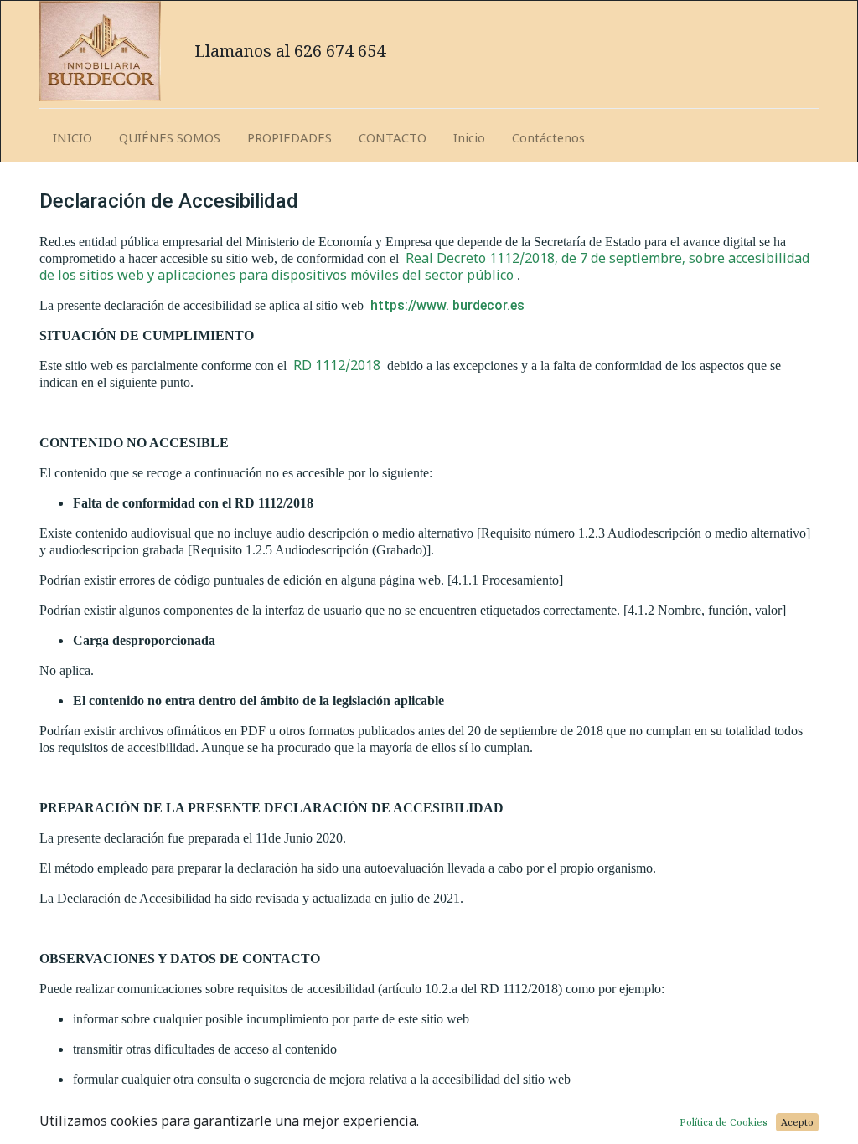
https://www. (409, 305)
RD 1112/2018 (338, 365)
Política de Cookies (724, 1122)
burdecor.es (488, 305)
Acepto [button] (797, 1122)
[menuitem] (72, 139)
